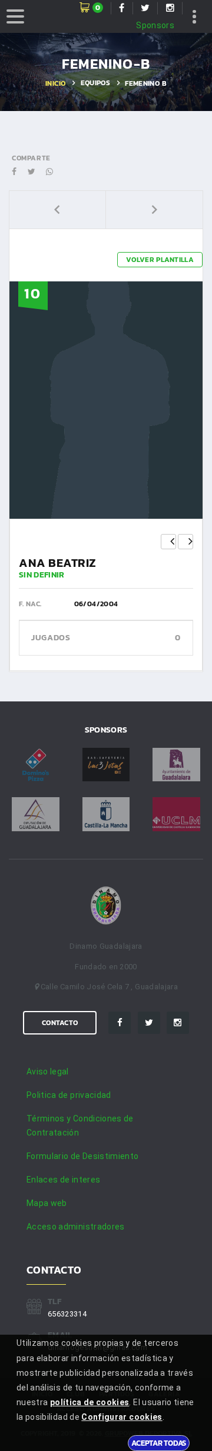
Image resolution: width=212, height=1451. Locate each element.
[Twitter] (149, 1023)
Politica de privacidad (68, 1095)
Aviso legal (47, 1071)
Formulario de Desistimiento (82, 1156)
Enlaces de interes (63, 1179)
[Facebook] (119, 1023)
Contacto (60, 1022)
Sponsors (155, 25)
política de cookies (90, 1402)
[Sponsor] (35, 765)
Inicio (55, 83)
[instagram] (178, 1023)
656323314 (67, 1313)
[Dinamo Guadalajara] (106, 906)
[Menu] (15, 16)
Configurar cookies (121, 1417)
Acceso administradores (75, 1226)
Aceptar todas (158, 1443)
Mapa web (46, 1203)
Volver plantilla (160, 259)
